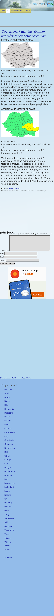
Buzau (7, 424)
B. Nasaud (9, 409)
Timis (6, 534)
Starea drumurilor (17, 10)
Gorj (6, 463)
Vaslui (7, 545)
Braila (7, 416)
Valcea (7, 542)
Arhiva (8, 378)
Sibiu (6, 522)
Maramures (9, 483)
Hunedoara (9, 471)
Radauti (8, 506)
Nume (2, 253)
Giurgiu (7, 459)
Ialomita (8, 475)
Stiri (8, 10)
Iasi (6, 479)
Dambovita (9, 448)
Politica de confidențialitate (21, 378)
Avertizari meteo (14, 188)
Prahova (8, 502)
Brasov (7, 420)
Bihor (6, 405)
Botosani (8, 413)
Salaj (6, 514)
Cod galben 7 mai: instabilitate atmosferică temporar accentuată (23, 33)
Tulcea (7, 538)
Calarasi (8, 428)
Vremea (8, 557)
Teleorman (9, 530)
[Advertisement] (27, 587)
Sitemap (3, 378)
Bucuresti (8, 389)
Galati (7, 456)
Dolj (6, 452)
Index (3, 10)
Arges (7, 397)
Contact (27, 10)
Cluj (6, 436)
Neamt (7, 495)
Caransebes (10, 432)
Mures (7, 491)
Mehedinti (9, 487)
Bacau (7, 401)
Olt (5, 499)
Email (2, 257)
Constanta (9, 440)
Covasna (8, 444)
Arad (6, 393)
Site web (3, 260)
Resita (7, 510)
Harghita (8, 467)
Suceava (8, 526)
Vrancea (8, 549)
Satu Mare (9, 518)
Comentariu (4, 250)
